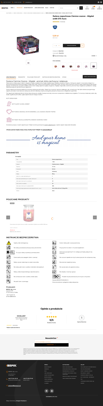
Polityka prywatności (85, 369)
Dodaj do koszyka (71, 45)
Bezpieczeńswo (47, 377)
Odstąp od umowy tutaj (86, 375)
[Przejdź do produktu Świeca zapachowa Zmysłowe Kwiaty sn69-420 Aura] (63, 66)
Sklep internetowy (16, 400)
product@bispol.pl (11, 296)
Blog (45, 371)
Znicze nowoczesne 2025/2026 (69, 378)
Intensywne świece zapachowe (70, 369)
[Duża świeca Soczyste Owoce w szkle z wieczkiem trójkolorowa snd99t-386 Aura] (28, 213)
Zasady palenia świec (49, 375)
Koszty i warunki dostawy (86, 371)
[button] (81, 8)
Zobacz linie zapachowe (90, 76)
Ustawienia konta (48, 381)
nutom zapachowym (49, 125)
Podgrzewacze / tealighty (68, 371)
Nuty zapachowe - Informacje (87, 377)
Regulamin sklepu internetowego (88, 366)
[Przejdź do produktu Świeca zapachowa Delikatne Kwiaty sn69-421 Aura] (86, 66)
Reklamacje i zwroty (85, 373)
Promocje (46, 369)
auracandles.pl (47, 129)
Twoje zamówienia (48, 379)
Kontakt (82, 383)
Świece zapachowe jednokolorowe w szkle (34, 13)
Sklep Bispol (9, 13)
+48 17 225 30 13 (10, 295)
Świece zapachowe (18, 13)
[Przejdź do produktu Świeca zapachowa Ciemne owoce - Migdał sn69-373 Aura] (94, 66)
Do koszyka (29, 211)
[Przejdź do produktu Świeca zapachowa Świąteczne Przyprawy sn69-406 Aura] (71, 66)
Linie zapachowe (48, 373)
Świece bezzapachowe (68, 366)
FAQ (81, 379)
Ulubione (46, 383)
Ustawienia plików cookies (87, 381)
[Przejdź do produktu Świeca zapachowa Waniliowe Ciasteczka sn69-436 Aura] (78, 66)
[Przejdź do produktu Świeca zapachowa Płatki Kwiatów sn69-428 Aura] (56, 66)
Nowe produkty (48, 366)
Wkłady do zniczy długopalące (70, 376)
